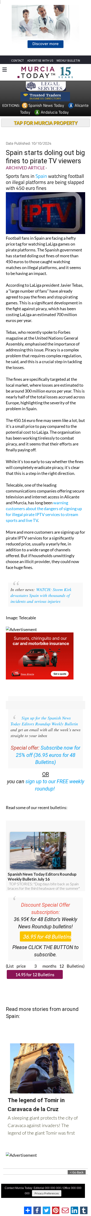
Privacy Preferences (47, 1193)
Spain (41, 176)
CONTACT (17, 61)
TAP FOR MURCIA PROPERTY (45, 123)
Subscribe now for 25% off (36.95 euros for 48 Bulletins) (48, 755)
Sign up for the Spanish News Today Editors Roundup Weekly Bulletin (44, 721)
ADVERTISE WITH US (40, 61)
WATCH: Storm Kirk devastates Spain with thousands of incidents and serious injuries (40, 595)
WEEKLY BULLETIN (68, 61)
